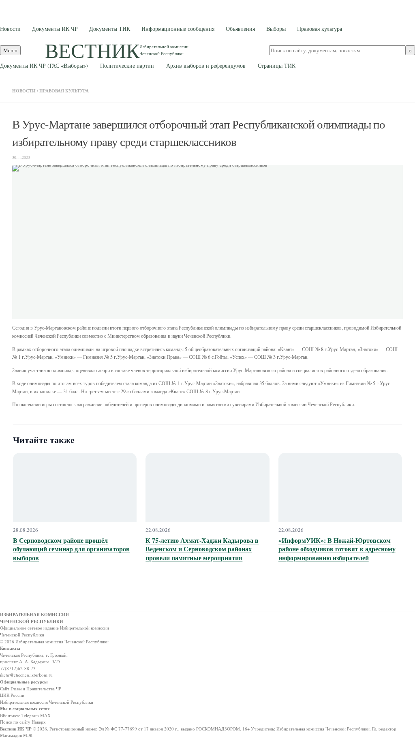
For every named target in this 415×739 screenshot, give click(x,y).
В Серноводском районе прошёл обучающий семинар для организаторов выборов (71, 549)
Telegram (30, 715)
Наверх (39, 722)
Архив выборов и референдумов (206, 65)
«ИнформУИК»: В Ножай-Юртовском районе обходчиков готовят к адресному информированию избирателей (337, 549)
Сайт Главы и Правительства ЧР (30, 688)
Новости (10, 28)
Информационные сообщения (177, 28)
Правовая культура (319, 28)
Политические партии (127, 65)
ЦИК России (12, 695)
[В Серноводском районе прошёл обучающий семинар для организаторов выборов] (75, 488)
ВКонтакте (10, 715)
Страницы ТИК (276, 65)
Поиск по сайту (15, 722)
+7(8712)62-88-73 (18, 668)
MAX (45, 715)
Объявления (240, 28)
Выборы (276, 28)
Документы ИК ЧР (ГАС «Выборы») (44, 65)
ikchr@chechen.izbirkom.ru (26, 675)
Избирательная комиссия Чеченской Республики (46, 702)
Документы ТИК (109, 28)
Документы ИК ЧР (55, 28)
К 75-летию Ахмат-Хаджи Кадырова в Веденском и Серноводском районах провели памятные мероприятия (202, 549)
